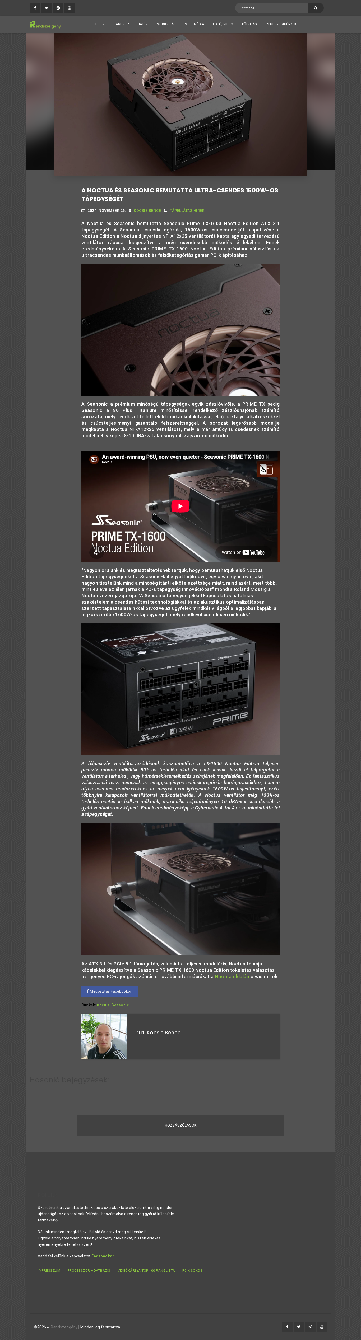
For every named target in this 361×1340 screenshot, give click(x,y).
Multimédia (194, 24)
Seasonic (120, 1005)
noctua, (104, 1005)
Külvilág (249, 24)
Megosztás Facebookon (111, 991)
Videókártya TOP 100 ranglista (146, 1270)
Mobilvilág (166, 24)
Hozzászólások (180, 1125)
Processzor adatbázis (89, 1270)
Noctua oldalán (232, 976)
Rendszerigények (281, 24)
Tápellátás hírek (187, 211)
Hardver (121, 24)
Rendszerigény (64, 1327)
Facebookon (103, 1256)
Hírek (100, 24)
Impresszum (49, 1270)
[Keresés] (316, 8)
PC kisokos (192, 1270)
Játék (143, 24)
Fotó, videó (223, 24)
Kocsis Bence (147, 211)
